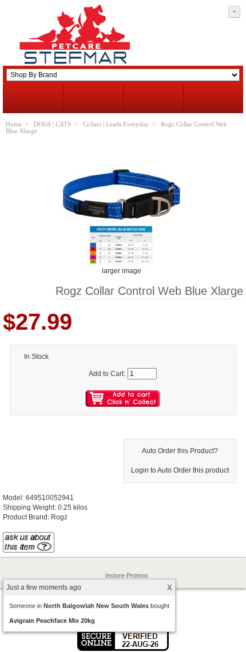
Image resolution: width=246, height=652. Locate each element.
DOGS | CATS (52, 124)
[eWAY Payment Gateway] (123, 648)
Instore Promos (126, 575)
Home (14, 124)
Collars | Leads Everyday (116, 124)
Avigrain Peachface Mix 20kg (52, 620)
